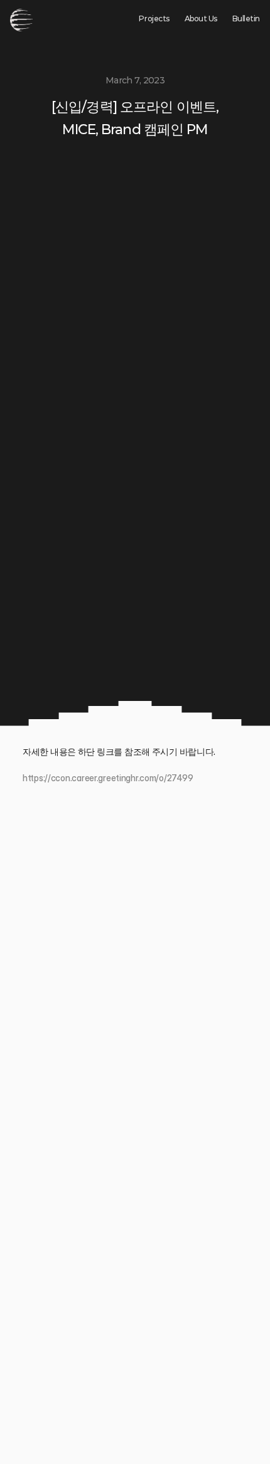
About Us (201, 18)
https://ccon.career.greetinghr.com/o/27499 (108, 777)
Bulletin (246, 18)
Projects (154, 18)
